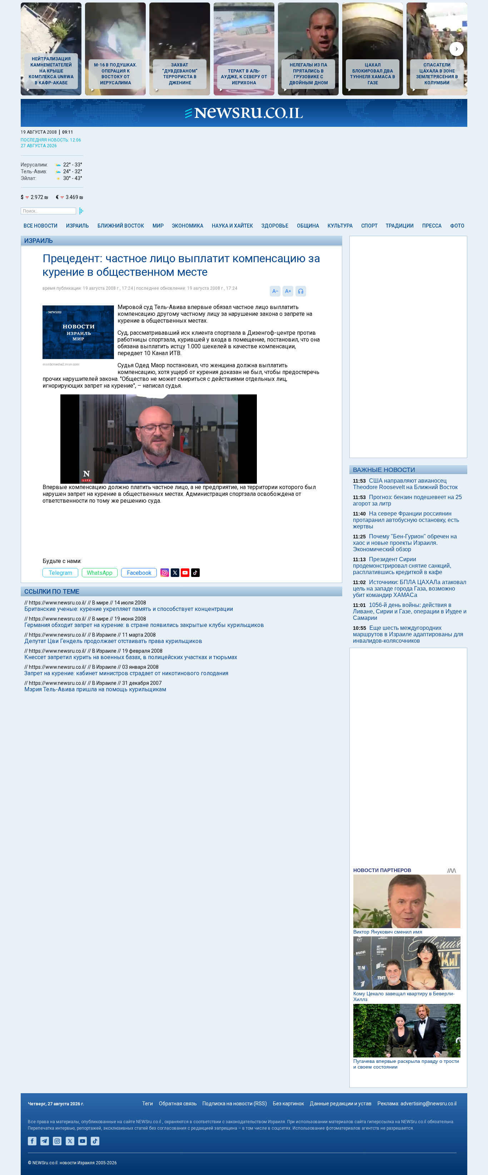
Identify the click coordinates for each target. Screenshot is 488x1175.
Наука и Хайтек (232, 226)
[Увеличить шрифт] (288, 291)
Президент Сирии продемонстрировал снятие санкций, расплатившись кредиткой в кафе (402, 565)
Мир (158, 226)
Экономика (187, 226)
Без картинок (288, 1103)
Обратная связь (178, 1103)
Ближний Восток (121, 226)
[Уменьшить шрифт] (275, 291)
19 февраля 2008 (142, 651)
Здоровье (275, 226)
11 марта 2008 (139, 635)
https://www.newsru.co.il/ (57, 603)
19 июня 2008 (130, 619)
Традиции (400, 226)
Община (308, 226)
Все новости (41, 226)
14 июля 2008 (130, 603)
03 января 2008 (140, 667)
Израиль (77, 226)
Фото (457, 226)
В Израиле (104, 635)
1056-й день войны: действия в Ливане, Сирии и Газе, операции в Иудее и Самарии (410, 611)
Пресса (432, 226)
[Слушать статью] (307, 291)
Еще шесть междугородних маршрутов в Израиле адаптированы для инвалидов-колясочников (408, 634)
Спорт (369, 226)
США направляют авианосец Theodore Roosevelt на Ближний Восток (405, 484)
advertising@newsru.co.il (428, 1103)
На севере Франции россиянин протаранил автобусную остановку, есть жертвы (406, 520)
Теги (147, 1103)
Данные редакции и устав (341, 1103)
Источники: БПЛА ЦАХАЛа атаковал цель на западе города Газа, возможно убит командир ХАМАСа (409, 588)
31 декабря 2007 (141, 683)
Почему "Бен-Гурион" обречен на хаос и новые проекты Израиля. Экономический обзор (405, 542)
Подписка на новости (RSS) (235, 1103)
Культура (340, 226)
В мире (100, 603)
